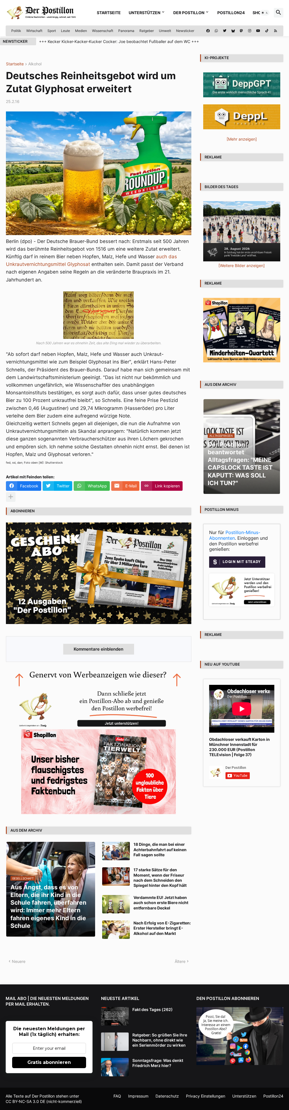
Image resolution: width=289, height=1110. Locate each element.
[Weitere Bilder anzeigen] (241, 265)
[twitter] (224, 30)
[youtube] (258, 30)
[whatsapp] (216, 30)
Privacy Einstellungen (205, 1096)
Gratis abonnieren (49, 1062)
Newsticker (185, 31)
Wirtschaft (34, 31)
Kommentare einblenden (98, 649)
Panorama (126, 31)
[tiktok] (266, 30)
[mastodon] (241, 30)
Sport (51, 31)
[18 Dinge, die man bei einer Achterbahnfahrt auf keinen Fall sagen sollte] (116, 851)
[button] (265, 13)
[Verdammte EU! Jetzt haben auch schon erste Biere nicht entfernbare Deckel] (116, 904)
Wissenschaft (102, 31)
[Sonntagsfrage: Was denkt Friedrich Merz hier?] (115, 1067)
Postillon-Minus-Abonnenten (234, 535)
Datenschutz (167, 1096)
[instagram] (249, 30)
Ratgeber (146, 31)
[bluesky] (233, 31)
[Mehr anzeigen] (11, 497)
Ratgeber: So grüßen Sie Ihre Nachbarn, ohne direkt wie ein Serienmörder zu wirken (159, 1039)
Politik (16, 31)
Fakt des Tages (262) (152, 1009)
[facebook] (208, 30)
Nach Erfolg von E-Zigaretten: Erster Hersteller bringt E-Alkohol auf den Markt (162, 927)
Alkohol (34, 64)
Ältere (180, 961)
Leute (65, 31)
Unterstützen (144, 12)
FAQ (117, 1096)
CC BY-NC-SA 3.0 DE (25, 1101)
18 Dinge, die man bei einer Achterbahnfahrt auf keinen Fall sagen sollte (160, 849)
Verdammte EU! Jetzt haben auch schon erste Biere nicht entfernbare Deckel (160, 902)
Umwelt (165, 31)
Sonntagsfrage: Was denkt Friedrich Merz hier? (157, 1063)
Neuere (18, 961)
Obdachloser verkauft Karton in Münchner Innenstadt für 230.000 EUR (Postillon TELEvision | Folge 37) (239, 747)
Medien (81, 31)
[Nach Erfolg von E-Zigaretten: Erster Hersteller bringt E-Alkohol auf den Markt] (116, 929)
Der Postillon (188, 12)
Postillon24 (231, 12)
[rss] (275, 30)
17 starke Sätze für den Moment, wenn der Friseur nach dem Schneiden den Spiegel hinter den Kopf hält (160, 877)
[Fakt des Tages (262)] (115, 1016)
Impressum (138, 1096)
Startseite (109, 12)
